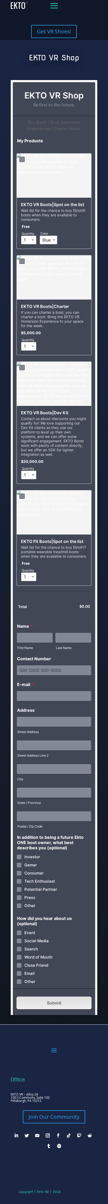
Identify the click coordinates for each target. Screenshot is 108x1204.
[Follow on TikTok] (68, 1135)
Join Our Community (54, 1116)
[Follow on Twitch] (79, 1135)
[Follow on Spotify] (59, 1146)
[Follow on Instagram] (48, 1135)
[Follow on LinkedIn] (16, 1135)
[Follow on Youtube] (37, 1135)
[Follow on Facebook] (58, 1135)
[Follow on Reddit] (89, 1135)
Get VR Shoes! (54, 31)
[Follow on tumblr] (49, 1146)
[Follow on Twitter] (27, 1135)
